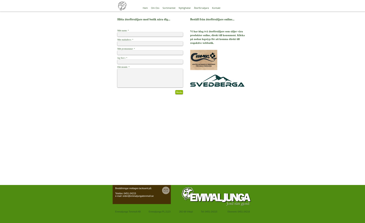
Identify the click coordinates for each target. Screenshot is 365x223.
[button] (155, 8)
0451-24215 (130, 193)
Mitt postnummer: (125, 49)
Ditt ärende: (122, 67)
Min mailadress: (124, 39)
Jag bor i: (121, 58)
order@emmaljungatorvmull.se (138, 196)
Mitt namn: (122, 30)
